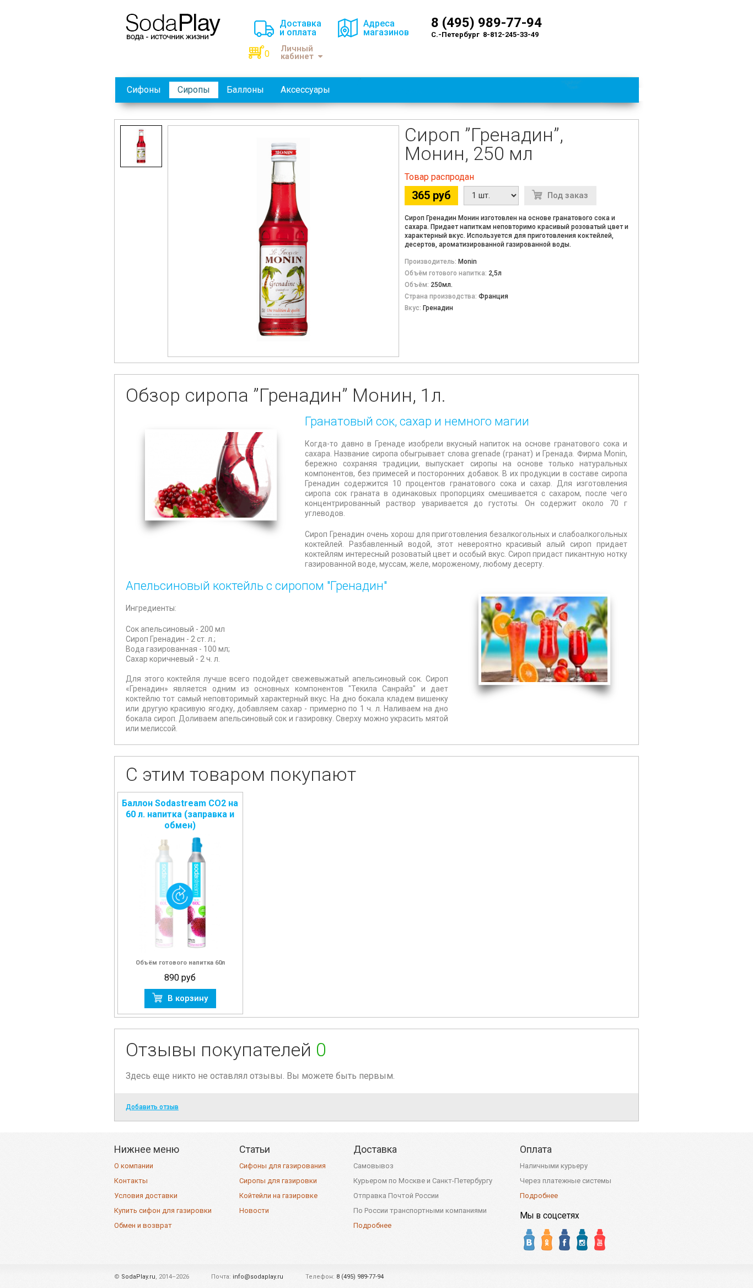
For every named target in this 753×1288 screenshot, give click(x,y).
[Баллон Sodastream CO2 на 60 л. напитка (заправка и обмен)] (180, 893)
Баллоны (245, 89)
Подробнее (372, 1225)
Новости (254, 1210)
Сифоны (144, 89)
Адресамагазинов (386, 28)
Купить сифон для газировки (163, 1210)
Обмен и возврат (143, 1225)
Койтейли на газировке (278, 1195)
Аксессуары (305, 89)
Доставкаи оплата (300, 28)
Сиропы (194, 89)
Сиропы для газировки (278, 1181)
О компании (133, 1166)
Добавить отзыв (152, 1107)
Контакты (131, 1181)
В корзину (188, 998)
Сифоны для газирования (282, 1166)
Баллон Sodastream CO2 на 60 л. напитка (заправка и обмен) (180, 814)
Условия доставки (146, 1195)
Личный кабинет (297, 52)
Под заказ (567, 195)
